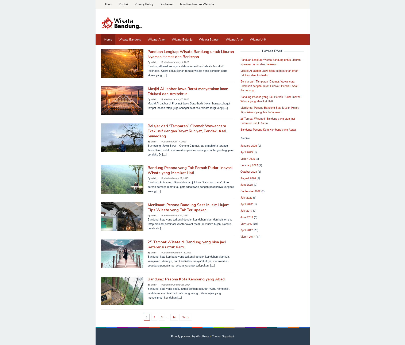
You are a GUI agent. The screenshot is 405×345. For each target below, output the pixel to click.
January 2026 (248, 145)
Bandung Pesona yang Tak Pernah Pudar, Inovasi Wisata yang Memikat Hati (190, 170)
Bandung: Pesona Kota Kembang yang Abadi (186, 279)
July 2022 (246, 198)
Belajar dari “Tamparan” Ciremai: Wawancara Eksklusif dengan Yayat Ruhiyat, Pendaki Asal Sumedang (187, 131)
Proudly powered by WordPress (190, 336)
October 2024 (248, 171)
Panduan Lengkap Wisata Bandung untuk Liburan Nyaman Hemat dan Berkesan (191, 54)
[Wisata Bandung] (122, 23)
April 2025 (246, 152)
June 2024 (246, 185)
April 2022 (246, 204)
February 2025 (249, 165)
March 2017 (247, 236)
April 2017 (246, 230)
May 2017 (246, 224)
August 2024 (248, 178)
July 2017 (246, 210)
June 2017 (246, 217)
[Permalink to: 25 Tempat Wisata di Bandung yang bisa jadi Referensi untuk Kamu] (122, 253)
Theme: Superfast (223, 336)
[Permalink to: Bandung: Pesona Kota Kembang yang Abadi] (122, 290)
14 (174, 317)
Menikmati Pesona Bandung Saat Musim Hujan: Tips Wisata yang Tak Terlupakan (188, 207)
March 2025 (247, 159)
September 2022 (250, 191)
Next (184, 317)
